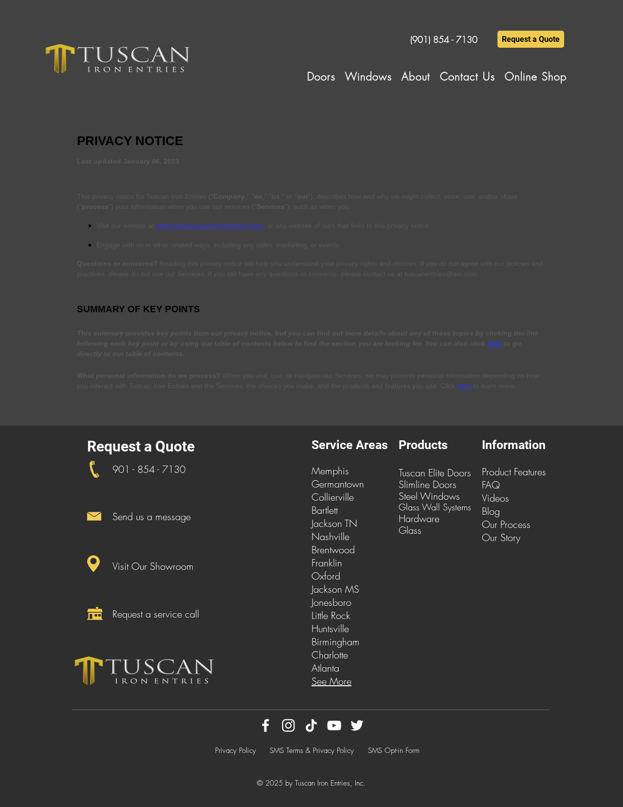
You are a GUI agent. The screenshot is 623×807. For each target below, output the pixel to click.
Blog (491, 511)
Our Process (506, 524)
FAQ (491, 484)
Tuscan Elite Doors (435, 472)
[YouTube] (334, 725)
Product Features (514, 471)
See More (331, 681)
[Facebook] (265, 725)
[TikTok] (311, 725)
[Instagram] (288, 725)
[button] (321, 76)
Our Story (501, 537)
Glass (410, 530)
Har (406, 518)
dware (427, 518)
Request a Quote (141, 446)
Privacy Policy (235, 750)
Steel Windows (429, 496)
